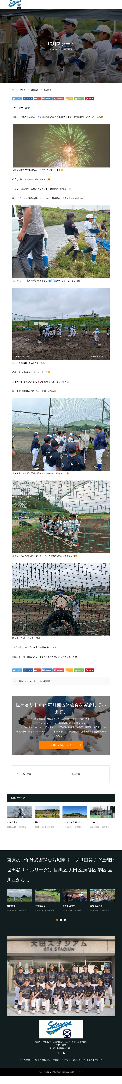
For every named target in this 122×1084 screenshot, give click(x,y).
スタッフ (76, 1060)
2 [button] (61, 920)
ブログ (56, 1060)
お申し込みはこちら (61, 745)
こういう (94, 822)
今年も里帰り (68, 905)
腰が (37, 822)
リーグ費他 (87, 1060)
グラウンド (65, 1060)
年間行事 (98, 1060)
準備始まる (40, 905)
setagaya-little (30, 681)
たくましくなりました (72, 822)
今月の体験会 (25, 1060)
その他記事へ (104, 859)
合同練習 (11, 905)
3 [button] (65, 920)
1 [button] (57, 920)
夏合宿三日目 (96, 905)
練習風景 (68, 49)
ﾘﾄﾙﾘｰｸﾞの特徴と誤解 (41, 1060)
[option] (62, 900)
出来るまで (12, 822)
